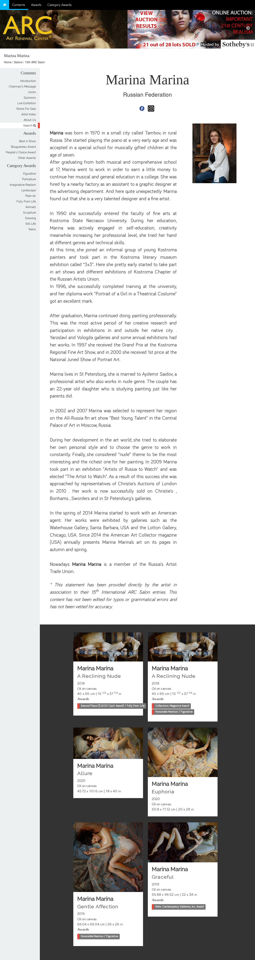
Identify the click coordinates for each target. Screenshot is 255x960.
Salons (18, 62)
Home (8, 62)
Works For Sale (26, 108)
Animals (31, 207)
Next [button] (248, 28)
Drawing (30, 218)
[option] (191, 28)
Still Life (30, 223)
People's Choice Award (21, 152)
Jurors (32, 92)
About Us (30, 120)
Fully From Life (26, 201)
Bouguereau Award (23, 146)
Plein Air (30, 195)
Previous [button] (134, 28)
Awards (36, 5)
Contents (18, 5)
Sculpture (29, 212)
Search (28, 125)
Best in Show (27, 141)
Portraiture (29, 179)
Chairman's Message (22, 86)
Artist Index (28, 114)
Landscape (28, 190)
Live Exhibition (26, 103)
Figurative (29, 173)
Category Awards (59, 5)
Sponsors (30, 97)
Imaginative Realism (23, 184)
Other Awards (27, 158)
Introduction (28, 81)
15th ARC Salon (35, 62)
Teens (32, 229)
